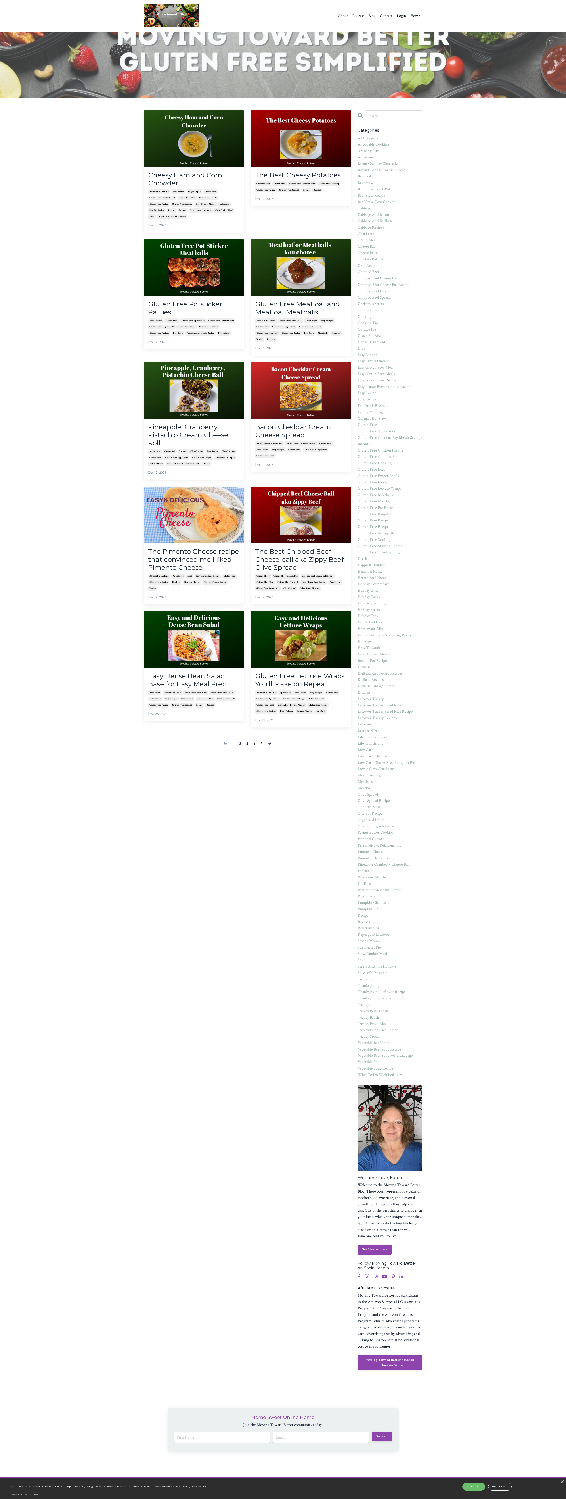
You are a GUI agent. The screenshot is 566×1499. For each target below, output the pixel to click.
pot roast (365, 883)
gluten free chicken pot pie (380, 450)
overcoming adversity (376, 826)
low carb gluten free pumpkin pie (386, 762)
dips (189, 576)
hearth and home (372, 577)
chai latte (366, 233)
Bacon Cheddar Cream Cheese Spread (293, 431)
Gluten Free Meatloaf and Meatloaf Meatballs (297, 308)
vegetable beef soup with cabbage (385, 1055)
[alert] (283, 1488)
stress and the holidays (377, 966)
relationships (368, 928)
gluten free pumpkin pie (378, 514)
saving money (369, 940)
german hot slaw (372, 418)
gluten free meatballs (310, 326)
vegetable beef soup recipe (379, 1049)
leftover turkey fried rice (379, 705)
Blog (372, 15)
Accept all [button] (473, 1486)
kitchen (176, 582)
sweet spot (367, 979)
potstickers (223, 333)
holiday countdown (374, 584)
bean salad (154, 692)
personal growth (371, 838)
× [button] (562, 1482)
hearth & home (370, 571)
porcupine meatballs (374, 877)
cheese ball (169, 451)
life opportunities (372, 737)
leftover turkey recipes (377, 717)
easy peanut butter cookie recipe (384, 386)
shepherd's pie (369, 947)
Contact (386, 15)
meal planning (369, 775)
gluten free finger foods (161, 326)
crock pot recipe (371, 335)
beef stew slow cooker (376, 201)
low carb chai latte (374, 756)
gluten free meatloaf (266, 333)
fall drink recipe (372, 405)
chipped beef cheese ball (285, 576)
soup (151, 216)
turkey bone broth (373, 1011)
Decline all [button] (500, 1486)
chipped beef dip (264, 582)
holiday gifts (368, 590)
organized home (371, 819)
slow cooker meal (224, 210)
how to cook (286, 711)
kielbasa (364, 667)
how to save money (206, 204)
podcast (363, 870)
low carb (178, 333)
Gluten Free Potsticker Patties (185, 308)
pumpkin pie (368, 909)
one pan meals (369, 807)
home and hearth (372, 622)
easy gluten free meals (221, 692)
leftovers (224, 204)
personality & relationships (379, 845)
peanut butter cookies (375, 832)
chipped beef (263, 576)
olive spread (289, 588)
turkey (363, 1004)
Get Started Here (375, 1249)
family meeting (370, 412)
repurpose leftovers (200, 210)
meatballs (323, 333)
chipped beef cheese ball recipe (318, 576)
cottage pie (367, 329)
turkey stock (368, 1036)
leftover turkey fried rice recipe (385, 711)
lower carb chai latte (376, 768)
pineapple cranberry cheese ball (183, 463)
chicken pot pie (370, 259)
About (343, 15)
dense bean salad (172, 692)
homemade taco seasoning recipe (385, 635)
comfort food (263, 183)
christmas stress (371, 303)
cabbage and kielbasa (375, 220)
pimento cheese (192, 582)
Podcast (358, 15)
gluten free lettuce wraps (291, 705)
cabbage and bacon (373, 214)
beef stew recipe (371, 195)
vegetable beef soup (373, 1042)
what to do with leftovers (172, 216)
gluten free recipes (182, 204)
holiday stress (369, 609)
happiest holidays (372, 565)
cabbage (364, 208)
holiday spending (372, 603)
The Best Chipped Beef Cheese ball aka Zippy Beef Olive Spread (299, 560)
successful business (372, 972)
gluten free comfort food (162, 197)
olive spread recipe (310, 588)
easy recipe (178, 191)
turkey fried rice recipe (378, 1030)
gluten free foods (208, 197)
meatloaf (336, 333)
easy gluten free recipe (191, 451)
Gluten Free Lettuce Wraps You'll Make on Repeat (300, 680)
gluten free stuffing (374, 539)
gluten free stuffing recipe (380, 545)
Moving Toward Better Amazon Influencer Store (390, 1363)
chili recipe (367, 265)
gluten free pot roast (375, 507)
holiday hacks (156, 463)
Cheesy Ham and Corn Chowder (185, 179)
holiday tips (368, 615)
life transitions (370, 743)
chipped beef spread (287, 582)
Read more (199, 1486)
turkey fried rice (372, 1023)
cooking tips (368, 322)
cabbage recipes (371, 227)
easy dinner (367, 354)
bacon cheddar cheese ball (269, 443)
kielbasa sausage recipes (377, 686)
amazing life (368, 150)
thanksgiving (368, 985)
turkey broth (368, 1017)
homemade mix (370, 628)
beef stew (365, 182)
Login (401, 15)
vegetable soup (370, 1061)
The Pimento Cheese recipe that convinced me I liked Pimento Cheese (193, 560)
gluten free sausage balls (378, 533)
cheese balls (325, 443)
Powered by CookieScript (24, 1494)
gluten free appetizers (193, 320)
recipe (171, 210)
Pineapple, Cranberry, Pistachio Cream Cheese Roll (188, 435)
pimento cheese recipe (215, 582)
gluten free (210, 191)
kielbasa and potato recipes (380, 673)
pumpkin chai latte (374, 902)
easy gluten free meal (290, 320)
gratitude (365, 558)
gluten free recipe (158, 204)
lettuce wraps (304, 711)
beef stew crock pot (374, 189)
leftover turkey (371, 698)
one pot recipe (156, 210)
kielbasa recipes (371, 679)
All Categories (369, 138)
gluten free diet (187, 197)
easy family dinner (265, 320)
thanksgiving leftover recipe (382, 991)
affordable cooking (159, 191)
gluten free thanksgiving (379, 552)
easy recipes (194, 191)
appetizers (154, 451)
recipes (182, 210)
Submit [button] (382, 1436)
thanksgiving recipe (374, 998)
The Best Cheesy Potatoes (298, 175)
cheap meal (367, 239)
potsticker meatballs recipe (200, 333)
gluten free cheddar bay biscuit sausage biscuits (390, 440)
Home (415, 15)
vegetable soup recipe (375, 1068)
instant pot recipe (372, 660)
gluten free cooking (329, 183)
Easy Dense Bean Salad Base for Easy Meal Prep (187, 680)
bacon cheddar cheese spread (300, 443)
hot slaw (365, 641)
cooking (364, 316)
